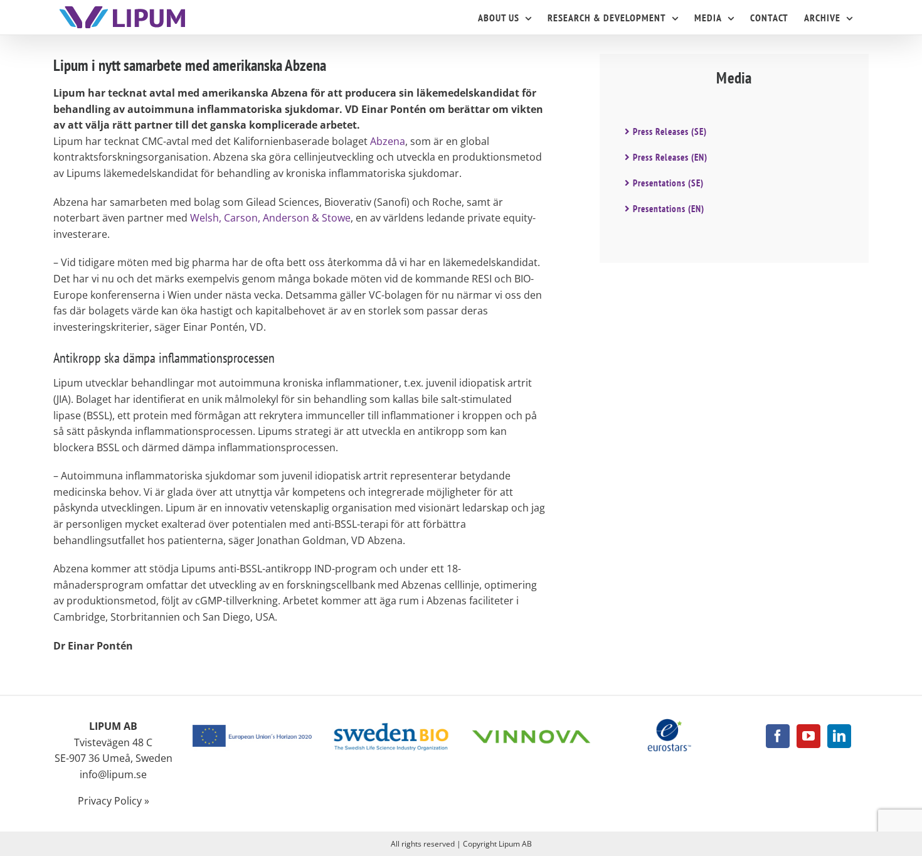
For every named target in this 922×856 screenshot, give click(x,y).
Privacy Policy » (113, 801)
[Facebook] (778, 736)
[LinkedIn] (839, 736)
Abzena (387, 141)
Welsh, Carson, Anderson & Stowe (270, 218)
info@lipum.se (113, 774)
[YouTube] (808, 736)
